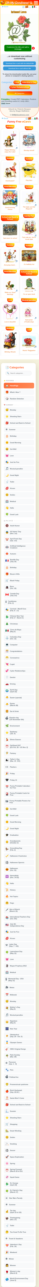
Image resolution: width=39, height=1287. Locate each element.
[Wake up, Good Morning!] (10, 285)
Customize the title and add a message (18, 48)
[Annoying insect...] (10, 258)
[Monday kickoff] (29, 143)
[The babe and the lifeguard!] (29, 201)
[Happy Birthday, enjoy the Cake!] (10, 142)
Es (30, 7)
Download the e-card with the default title (19, 63)
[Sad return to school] (10, 232)
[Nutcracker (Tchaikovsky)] (29, 314)
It (36, 7)
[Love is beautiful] (10, 314)
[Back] (2, 118)
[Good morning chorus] (10, 200)
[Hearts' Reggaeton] (29, 343)
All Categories (19, 93)
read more (5, 103)
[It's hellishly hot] (29, 258)
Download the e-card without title (19, 68)
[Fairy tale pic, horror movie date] (29, 230)
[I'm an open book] (29, 287)
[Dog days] (29, 172)
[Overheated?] (10, 172)
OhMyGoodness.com (20, 115)
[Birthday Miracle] (10, 343)
